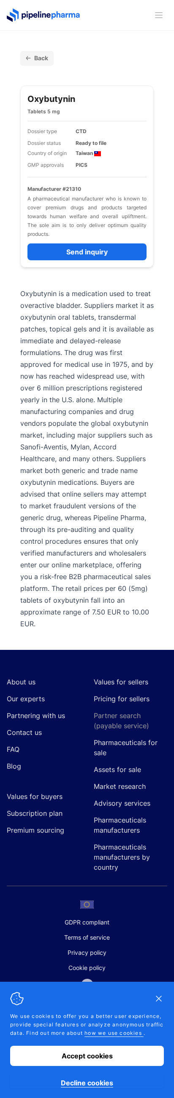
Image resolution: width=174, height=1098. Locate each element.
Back (41, 57)
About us (21, 682)
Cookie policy (87, 967)
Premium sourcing (35, 830)
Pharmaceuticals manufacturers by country (122, 857)
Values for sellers (121, 682)
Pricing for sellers (122, 699)
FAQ (13, 749)
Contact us (24, 732)
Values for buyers (35, 796)
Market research (120, 786)
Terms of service (87, 937)
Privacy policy (87, 952)
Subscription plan (35, 813)
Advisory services (122, 803)
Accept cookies (87, 1056)
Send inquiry (87, 252)
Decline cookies (87, 1083)
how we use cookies (114, 1033)
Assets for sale (117, 769)
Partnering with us (36, 715)
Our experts (26, 699)
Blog (14, 766)
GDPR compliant (87, 922)
